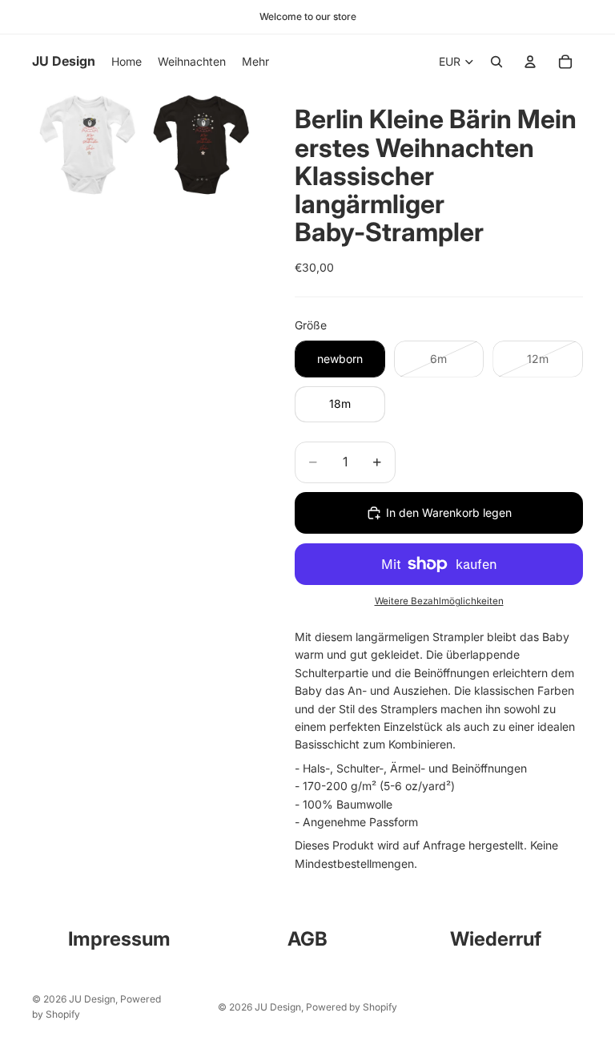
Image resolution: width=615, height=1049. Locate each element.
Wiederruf (495, 938)
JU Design (92, 999)
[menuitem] (255, 61)
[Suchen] (496, 61)
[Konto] (530, 61)
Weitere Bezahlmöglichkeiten (439, 601)
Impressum (119, 938)
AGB (307, 938)
